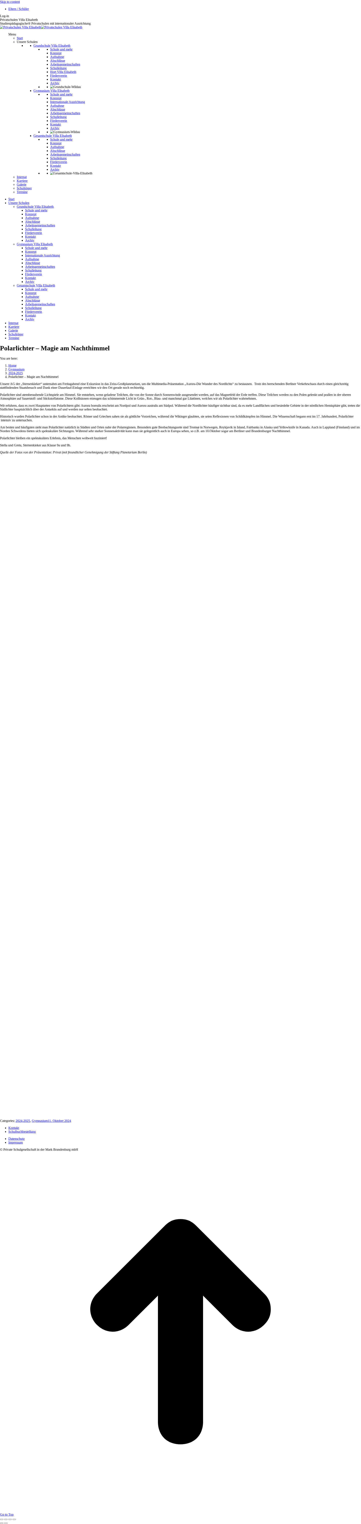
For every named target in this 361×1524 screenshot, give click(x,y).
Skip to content (10, 2)
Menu (12, 34)
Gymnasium (40, 1121)
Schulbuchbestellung (22, 1131)
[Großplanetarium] (86, 670)
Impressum (15, 1142)
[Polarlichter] (86, 1111)
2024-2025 (23, 1121)
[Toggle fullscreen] (10, 1519)
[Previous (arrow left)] (1, 1523)
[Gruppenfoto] (86, 890)
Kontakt (13, 1128)
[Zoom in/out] (14, 1519)
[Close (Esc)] (1, 1519)
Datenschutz (16, 1138)
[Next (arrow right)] (6, 1523)
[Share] (6, 1519)
